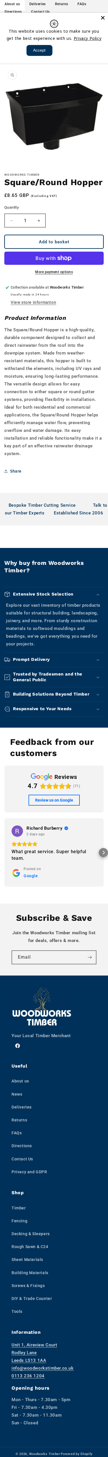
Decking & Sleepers (31, 1233)
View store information (33, 302)
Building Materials (30, 1272)
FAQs (17, 1133)
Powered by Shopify (76, 1454)
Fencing (19, 1221)
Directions (13, 12)
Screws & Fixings (28, 1285)
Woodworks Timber (44, 1454)
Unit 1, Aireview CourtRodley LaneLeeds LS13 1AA (34, 1352)
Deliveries (22, 1107)
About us (20, 1081)
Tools (17, 1311)
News (17, 1094)
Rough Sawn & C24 (30, 1246)
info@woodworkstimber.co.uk (43, 1368)
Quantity (11, 207)
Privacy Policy (87, 38)
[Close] (103, 18)
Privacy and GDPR (29, 1172)
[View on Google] (17, 831)
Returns (19, 1120)
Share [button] (16, 471)
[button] (54, 594)
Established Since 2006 (78, 513)
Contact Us (40, 12)
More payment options (54, 272)
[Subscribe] (89, 957)
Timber (19, 1208)
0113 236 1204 (28, 1375)
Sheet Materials (27, 1259)
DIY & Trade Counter (32, 1298)
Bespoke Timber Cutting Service (42, 505)
